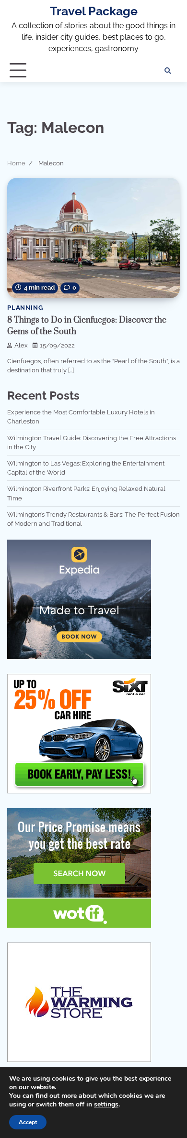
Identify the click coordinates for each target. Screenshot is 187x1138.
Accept (28, 1122)
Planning (25, 307)
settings (106, 1104)
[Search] (168, 71)
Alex (21, 345)
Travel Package (94, 11)
